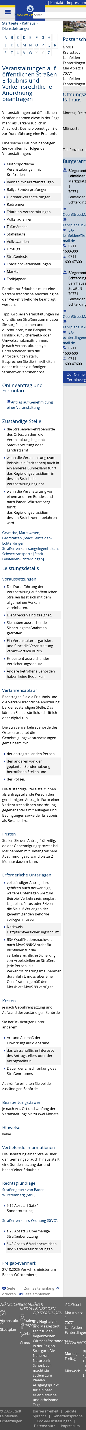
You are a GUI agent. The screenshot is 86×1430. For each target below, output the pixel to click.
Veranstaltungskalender (10, 1318)
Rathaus (29, 23)
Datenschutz (44, 1425)
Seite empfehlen (36, 1294)
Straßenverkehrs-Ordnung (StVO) (29, 1220)
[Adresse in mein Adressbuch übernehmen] (65, 169)
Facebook (26, 1331)
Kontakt (56, 2)
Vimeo (25, 1340)
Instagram (26, 1322)
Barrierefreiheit (45, 1411)
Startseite (10, 23)
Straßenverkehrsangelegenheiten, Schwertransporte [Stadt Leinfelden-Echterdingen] (30, 553)
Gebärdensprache (67, 1416)
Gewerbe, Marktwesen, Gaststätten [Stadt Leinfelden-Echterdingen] (27, 538)
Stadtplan (8, 1327)
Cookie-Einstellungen (54, 1421)
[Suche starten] (83, 15)
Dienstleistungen (16, 28)
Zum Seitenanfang (39, 1288)
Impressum (76, 2)
